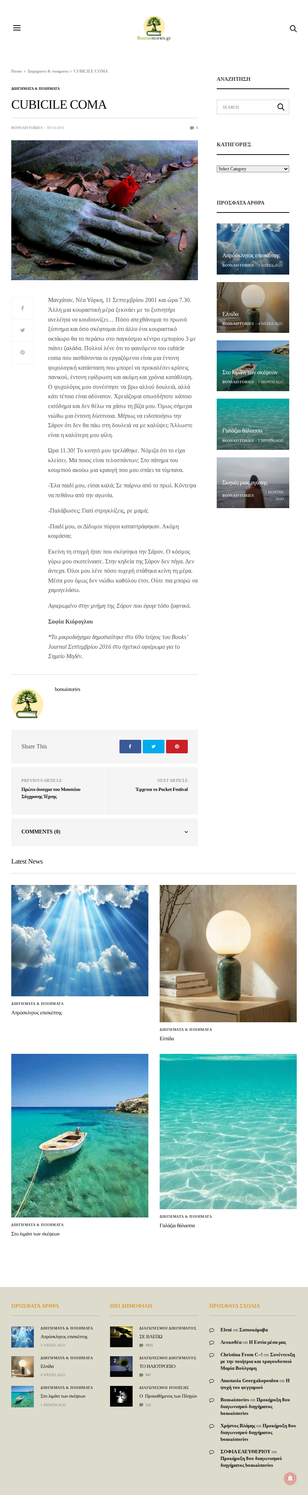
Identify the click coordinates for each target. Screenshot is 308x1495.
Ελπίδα (230, 314)
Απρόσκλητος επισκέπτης (251, 255)
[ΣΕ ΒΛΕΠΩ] (121, 1332)
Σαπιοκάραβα (253, 1330)
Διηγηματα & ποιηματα (35, 89)
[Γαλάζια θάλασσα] (253, 424)
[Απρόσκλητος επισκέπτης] (253, 248)
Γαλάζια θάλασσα (242, 431)
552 (147, 1405)
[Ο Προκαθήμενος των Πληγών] (121, 1394)
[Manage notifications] (290, 1478)
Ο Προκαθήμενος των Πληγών (168, 1396)
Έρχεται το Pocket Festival (161, 789)
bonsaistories (27, 128)
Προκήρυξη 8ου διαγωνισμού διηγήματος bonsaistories (255, 1406)
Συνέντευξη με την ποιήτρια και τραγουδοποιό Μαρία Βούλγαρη (257, 1361)
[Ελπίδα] (253, 307)
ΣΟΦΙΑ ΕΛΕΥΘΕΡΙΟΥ (245, 1451)
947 (147, 1375)
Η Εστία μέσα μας (267, 1342)
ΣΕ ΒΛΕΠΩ (150, 1336)
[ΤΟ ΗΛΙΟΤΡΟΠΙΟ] (121, 1363)
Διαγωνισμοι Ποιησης (164, 1388)
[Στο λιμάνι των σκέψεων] (253, 365)
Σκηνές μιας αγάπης (244, 483)
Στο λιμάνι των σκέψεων (250, 372)
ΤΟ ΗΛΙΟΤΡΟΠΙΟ (157, 1366)
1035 (148, 1345)
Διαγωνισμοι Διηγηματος (167, 1328)
